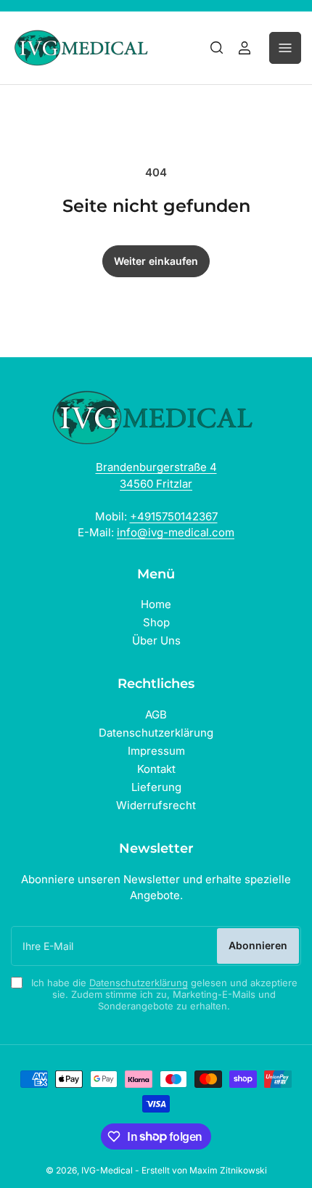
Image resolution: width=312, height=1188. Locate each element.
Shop (156, 622)
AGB (156, 714)
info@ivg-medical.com (175, 532)
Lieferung (156, 787)
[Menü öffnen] (285, 48)
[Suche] (217, 48)
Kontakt (156, 769)
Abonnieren (258, 945)
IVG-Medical (107, 1170)
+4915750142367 (174, 516)
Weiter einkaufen (156, 261)
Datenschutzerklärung (156, 733)
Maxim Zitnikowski (228, 1170)
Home (156, 604)
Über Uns (156, 640)
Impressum (156, 751)
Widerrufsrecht (156, 805)
